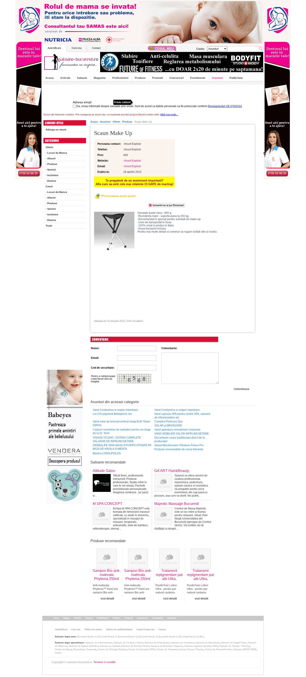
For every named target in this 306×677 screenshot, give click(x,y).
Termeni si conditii (104, 662)
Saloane (82, 78)
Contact (96, 48)
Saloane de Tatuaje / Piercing (234, 646)
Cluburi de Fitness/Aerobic (218, 649)
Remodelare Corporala (85, 649)
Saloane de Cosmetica (182, 642)
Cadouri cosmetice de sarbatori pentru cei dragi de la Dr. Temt (122, 431)
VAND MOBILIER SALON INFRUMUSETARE (181, 433)
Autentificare (54, 48)
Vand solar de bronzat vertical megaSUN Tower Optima (121, 423)
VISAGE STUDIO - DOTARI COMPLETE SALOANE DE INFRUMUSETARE (117, 439)
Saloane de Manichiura (208, 642)
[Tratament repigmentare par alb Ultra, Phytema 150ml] (169, 567)
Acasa (49, 78)
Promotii (157, 78)
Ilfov (201, 636)
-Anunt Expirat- (132, 160)
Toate (49, 225)
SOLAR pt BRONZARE (168, 425)
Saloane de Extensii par (156, 642)
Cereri (49, 186)
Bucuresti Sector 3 (127, 636)
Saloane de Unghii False (233, 642)
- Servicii (51, 169)
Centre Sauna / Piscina (192, 649)
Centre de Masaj (63, 649)
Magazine (100, 78)
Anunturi (217, 78)
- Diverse (51, 181)
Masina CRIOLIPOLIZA (107, 453)
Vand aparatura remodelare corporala (177, 429)
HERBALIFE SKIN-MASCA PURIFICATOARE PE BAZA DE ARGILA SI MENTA (122, 447)
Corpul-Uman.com (145, 629)
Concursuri (176, 78)
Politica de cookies (93, 629)
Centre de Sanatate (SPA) (141, 649)
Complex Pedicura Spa (168, 421)
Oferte (49, 147)
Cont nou (77, 48)
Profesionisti (120, 78)
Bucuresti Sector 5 (168, 636)
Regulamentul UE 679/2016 (225, 106)
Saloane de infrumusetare (98, 642)
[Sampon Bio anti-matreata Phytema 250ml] (107, 567)
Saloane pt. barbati (110, 646)
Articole (65, 78)
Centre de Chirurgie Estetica (112, 649)
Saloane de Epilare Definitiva (84, 646)
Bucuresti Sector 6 (188, 636)
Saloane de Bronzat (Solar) (135, 646)
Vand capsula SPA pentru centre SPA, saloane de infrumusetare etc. (182, 415)
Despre (66, 618)
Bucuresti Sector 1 (86, 636)
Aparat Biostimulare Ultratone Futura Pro (179, 445)
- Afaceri (51, 158)
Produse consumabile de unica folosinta (178, 449)
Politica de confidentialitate (119, 629)
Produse (140, 78)
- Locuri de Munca (56, 152)
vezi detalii (107, 598)
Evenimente (197, 78)
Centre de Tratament (167, 649)
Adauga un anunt (56, 129)
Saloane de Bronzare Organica (167, 646)
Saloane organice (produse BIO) (201, 646)
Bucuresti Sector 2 (106, 636)
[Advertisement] (65, 300)
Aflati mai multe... (169, 114)
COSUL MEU (164, 48)
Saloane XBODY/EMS (244, 649)
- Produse (51, 164)
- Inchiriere (52, 175)
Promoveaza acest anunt (118, 196)
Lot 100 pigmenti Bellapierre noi (112, 413)
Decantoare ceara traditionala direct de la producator (179, 439)
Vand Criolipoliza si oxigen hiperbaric (115, 409)
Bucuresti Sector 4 (147, 636)
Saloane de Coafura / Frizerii (128, 642)
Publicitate (236, 78)
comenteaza (241, 389)
